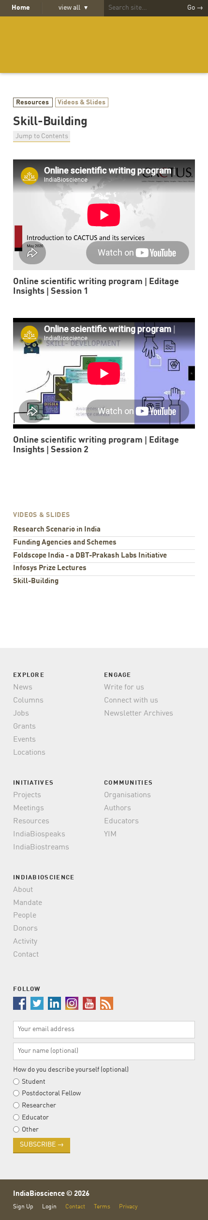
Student (33, 1081)
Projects (27, 795)
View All (73, 7)
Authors (117, 808)
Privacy (128, 1207)
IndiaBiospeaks (39, 834)
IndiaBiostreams (41, 847)
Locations (29, 753)
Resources (33, 102)
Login (49, 1207)
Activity (25, 942)
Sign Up (23, 1207)
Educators (121, 821)
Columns (28, 700)
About (23, 890)
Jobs (21, 714)
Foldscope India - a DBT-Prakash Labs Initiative (90, 556)
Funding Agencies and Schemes (65, 542)
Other (30, 1129)
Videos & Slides (81, 102)
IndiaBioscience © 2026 (51, 1194)
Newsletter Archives (138, 714)
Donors (25, 929)
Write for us (124, 687)
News (22, 687)
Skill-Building (36, 581)
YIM (110, 834)
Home (21, 7)
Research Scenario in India (57, 529)
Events (24, 740)
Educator (35, 1117)
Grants (24, 727)
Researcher (39, 1105)
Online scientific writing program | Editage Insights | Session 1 (96, 286)
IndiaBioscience (104, 44)
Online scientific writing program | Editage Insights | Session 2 (96, 445)
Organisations (127, 795)
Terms (102, 1207)
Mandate (27, 903)
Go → (195, 7)
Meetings (28, 808)
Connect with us (131, 700)
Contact (26, 955)
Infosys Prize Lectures (50, 568)
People (24, 915)
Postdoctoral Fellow (51, 1093)
